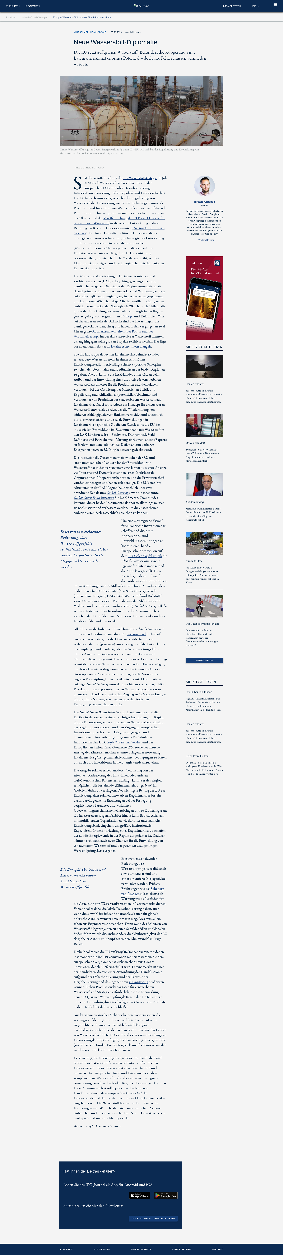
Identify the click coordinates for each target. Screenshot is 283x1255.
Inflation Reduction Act (124, 742)
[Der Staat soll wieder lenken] (204, 608)
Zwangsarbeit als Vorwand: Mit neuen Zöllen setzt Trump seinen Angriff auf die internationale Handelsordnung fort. (202, 455)
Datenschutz (141, 1249)
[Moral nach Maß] (204, 427)
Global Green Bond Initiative (94, 497)
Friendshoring (138, 982)
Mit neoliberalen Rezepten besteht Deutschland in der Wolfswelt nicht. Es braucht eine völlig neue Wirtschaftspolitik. (204, 514)
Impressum (101, 1249)
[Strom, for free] (204, 545)
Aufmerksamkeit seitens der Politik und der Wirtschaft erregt (113, 334)
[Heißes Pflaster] (204, 368)
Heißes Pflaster (195, 384)
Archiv (217, 1249)
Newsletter (181, 1249)
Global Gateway (118, 492)
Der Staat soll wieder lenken (202, 623)
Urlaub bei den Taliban (199, 692)
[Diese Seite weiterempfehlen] (205, 33)
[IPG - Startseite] (141, 6)
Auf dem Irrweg (195, 502)
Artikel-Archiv (204, 660)
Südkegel (127, 316)
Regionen (32, 6)
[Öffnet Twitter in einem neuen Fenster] (192, 33)
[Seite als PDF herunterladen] (179, 1141)
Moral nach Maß (195, 443)
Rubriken (13, 6)
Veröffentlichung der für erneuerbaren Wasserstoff (119, 221)
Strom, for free (194, 561)
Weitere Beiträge (206, 240)
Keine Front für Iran (197, 756)
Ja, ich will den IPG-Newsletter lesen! (153, 1218)
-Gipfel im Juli (145, 556)
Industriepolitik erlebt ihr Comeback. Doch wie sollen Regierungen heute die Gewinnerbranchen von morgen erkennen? (202, 638)
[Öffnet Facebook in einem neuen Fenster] (199, 33)
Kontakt (66, 1249)
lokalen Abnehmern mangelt (131, 346)
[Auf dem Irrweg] (204, 486)
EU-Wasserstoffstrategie (140, 178)
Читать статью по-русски (89, 167)
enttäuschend (136, 634)
